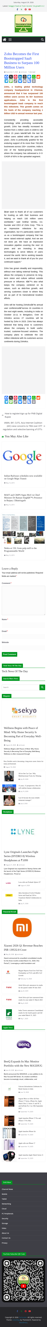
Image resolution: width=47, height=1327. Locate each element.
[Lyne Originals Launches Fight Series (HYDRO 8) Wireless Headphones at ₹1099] (23, 832)
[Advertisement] (23, 185)
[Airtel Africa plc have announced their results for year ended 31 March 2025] (9, 1000)
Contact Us (6, 1238)
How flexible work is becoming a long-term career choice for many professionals (23, 763)
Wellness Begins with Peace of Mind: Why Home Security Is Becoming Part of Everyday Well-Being (23, 734)
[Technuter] (4, 39)
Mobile (4, 1194)
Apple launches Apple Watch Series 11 (30, 1155)
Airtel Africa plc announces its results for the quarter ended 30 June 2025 (30, 986)
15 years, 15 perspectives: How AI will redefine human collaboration (29, 787)
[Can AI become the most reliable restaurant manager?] (9, 800)
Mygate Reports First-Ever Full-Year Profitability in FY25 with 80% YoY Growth (30, 973)
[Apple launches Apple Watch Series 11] (9, 1156)
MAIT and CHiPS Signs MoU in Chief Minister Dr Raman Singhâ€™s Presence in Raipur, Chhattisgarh (23, 498)
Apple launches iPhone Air (27, 1131)
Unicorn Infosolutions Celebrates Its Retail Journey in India (30, 1088)
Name (5, 619)
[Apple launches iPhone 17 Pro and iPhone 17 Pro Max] (9, 1121)
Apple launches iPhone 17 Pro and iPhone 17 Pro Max (29, 1119)
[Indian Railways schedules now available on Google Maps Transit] (23, 443)
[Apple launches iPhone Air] (9, 1133)
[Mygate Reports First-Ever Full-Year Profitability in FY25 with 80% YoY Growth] (9, 974)
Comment (6, 583)
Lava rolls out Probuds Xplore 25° (29, 882)
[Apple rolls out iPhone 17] (9, 1145)
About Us (5, 1233)
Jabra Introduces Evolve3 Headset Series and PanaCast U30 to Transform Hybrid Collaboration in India (29, 896)
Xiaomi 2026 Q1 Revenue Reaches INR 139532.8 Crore (23, 947)
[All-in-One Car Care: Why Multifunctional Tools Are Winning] (9, 776)
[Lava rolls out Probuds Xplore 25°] (9, 884)
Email (5, 631)
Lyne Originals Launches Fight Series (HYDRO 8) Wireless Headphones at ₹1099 (21, 856)
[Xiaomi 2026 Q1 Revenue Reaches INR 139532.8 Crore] (23, 928)
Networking (6, 1204)
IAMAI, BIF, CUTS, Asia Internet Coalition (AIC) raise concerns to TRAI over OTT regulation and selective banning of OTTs (22, 426)
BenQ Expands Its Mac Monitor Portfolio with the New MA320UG (23, 1063)
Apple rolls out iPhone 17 (26, 1143)
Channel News (7, 1189)
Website (5, 642)
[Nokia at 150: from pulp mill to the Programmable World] (23, 514)
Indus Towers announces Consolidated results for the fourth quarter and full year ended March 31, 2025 (30, 1013)
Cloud (4, 1209)
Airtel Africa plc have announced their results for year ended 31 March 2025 (30, 999)
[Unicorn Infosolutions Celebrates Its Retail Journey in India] (9, 1089)
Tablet (4, 1199)
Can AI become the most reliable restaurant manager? (29, 799)
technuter (24, 72)
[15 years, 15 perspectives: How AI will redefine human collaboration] (9, 788)
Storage (5, 1223)
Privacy (4, 1243)
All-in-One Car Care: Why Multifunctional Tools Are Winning (29, 775)
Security (5, 1218)
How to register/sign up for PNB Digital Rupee (23, 415)
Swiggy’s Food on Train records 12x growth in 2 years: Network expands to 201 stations (26, 7)
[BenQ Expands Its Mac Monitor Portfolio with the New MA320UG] (23, 1044)
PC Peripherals (7, 1214)
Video (4, 1228)
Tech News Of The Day (15, 671)
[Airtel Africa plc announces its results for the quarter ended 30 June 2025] (9, 988)
